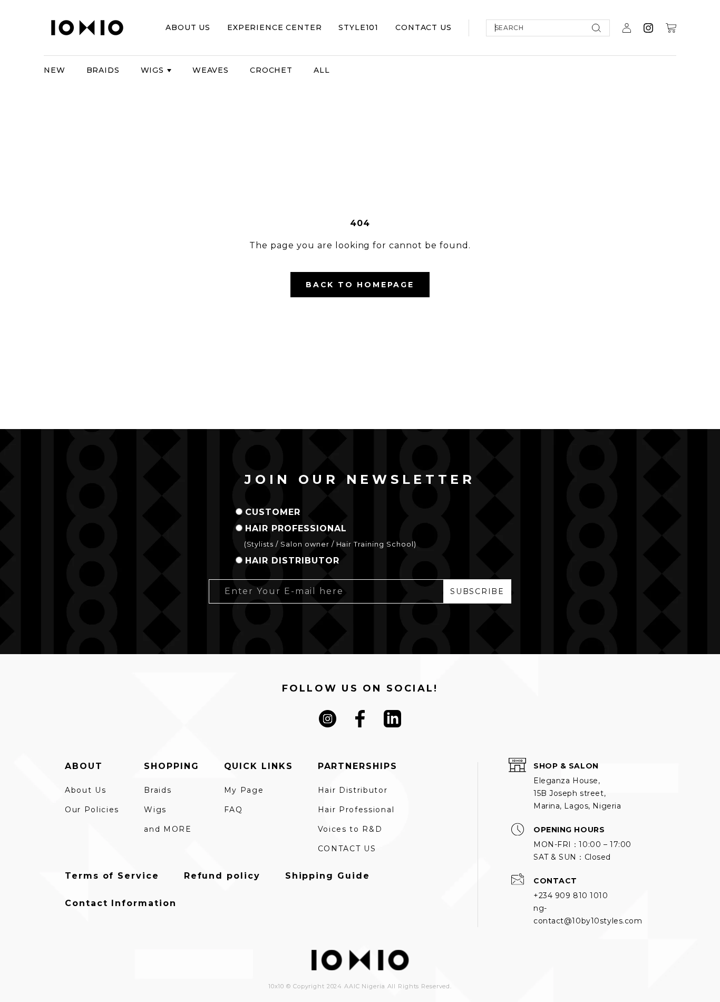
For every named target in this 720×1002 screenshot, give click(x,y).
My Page (244, 790)
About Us (85, 790)
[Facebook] (359, 718)
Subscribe (477, 591)
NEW (54, 70)
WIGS (152, 70)
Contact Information (120, 903)
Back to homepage (360, 284)
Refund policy (222, 876)
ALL (322, 70)
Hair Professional (356, 809)
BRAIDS (103, 70)
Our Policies (92, 809)
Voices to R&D (350, 829)
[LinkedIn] (392, 718)
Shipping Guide (327, 876)
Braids (157, 790)
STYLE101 (358, 27)
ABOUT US (188, 27)
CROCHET (271, 70)
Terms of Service (112, 876)
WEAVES (210, 70)
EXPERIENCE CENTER (274, 27)
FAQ (233, 809)
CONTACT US (423, 27)
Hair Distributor (353, 790)
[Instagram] (327, 718)
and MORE (167, 829)
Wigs (155, 809)
